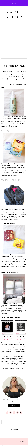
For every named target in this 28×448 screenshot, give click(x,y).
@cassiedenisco (19, 368)
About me (14, 405)
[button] (14, 59)
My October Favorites (14, 66)
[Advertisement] (14, 44)
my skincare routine (12, 116)
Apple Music (9, 353)
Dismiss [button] (14, 3)
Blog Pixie (23, 441)
